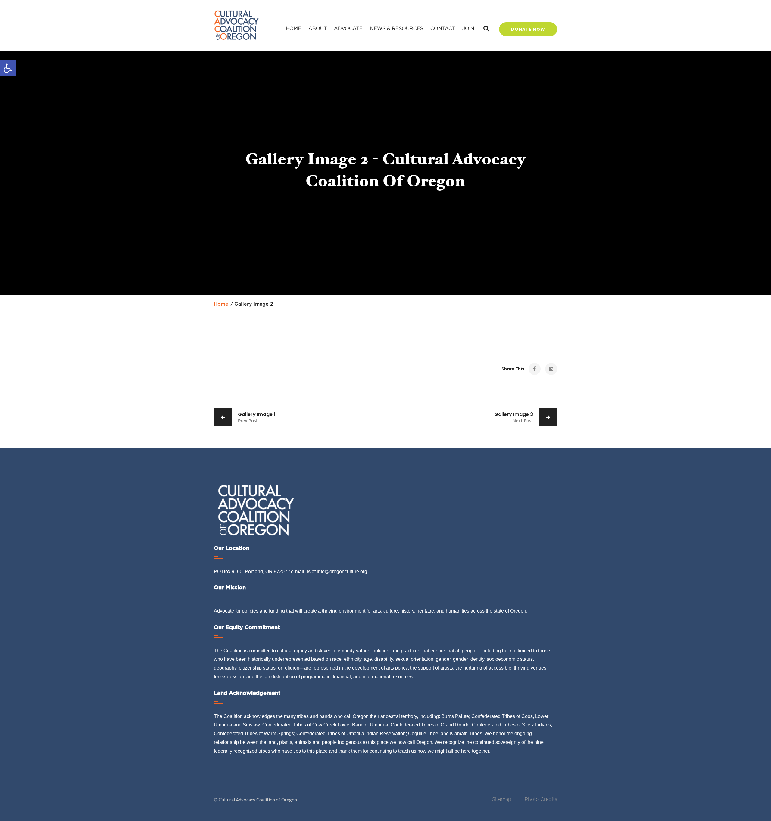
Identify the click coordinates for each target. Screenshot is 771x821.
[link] (8, 68)
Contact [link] (442, 28)
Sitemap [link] (501, 799)
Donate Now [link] (528, 29)
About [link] (317, 28)
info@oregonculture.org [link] (342, 571)
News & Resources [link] (396, 28)
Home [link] (293, 28)
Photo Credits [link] (541, 799)
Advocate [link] (348, 28)
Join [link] (468, 28)
